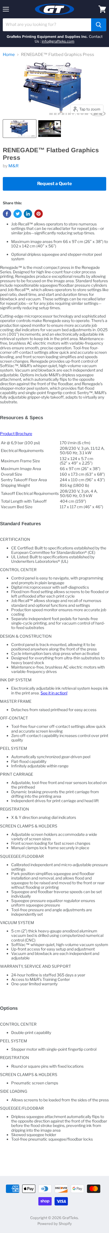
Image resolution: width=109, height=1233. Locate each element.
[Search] (98, 24)
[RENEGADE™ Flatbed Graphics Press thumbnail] (19, 128)
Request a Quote (54, 183)
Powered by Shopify (54, 1223)
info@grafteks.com (58, 41)
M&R (13, 165)
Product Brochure (16, 433)
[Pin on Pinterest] (38, 214)
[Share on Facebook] (7, 214)
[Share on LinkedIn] (28, 214)
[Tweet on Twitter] (17, 214)
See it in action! (54, 693)
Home (9, 54)
